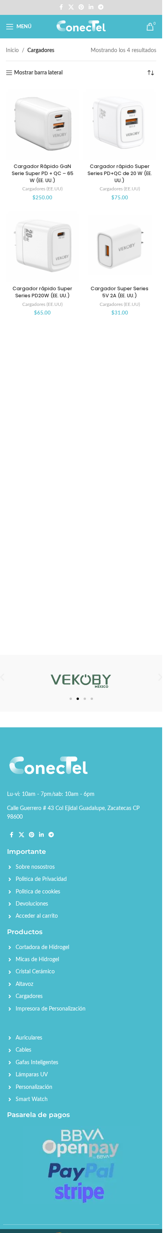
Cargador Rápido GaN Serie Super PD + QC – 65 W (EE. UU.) (42, 173)
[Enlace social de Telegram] (101, 7)
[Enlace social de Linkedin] (91, 7)
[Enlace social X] (71, 7)
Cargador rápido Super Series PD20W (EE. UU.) (42, 292)
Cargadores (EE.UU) (42, 188)
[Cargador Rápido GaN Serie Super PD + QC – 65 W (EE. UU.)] (42, 123)
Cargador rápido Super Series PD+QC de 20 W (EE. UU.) (120, 173)
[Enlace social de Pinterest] (81, 7)
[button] (160, 677)
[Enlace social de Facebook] (61, 7)
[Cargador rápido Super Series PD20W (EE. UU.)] (42, 245)
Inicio (12, 50)
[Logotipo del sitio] (81, 26)
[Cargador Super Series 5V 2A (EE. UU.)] (120, 245)
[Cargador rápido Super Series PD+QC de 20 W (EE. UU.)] (120, 123)
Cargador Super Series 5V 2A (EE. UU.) (119, 292)
